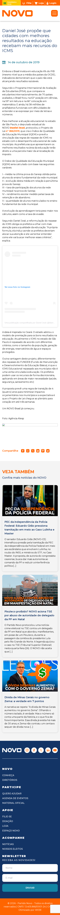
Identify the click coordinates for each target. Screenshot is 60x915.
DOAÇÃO (7, 821)
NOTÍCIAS (8, 844)
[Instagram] (27, 750)
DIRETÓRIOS (9, 780)
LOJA (5, 826)
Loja (41, 3)
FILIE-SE (7, 816)
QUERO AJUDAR (11, 793)
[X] (41, 750)
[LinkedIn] (48, 750)
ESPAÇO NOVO (11, 830)
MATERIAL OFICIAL (13, 803)
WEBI (38, 910)
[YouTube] (55, 750)
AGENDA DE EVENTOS (15, 798)
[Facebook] (34, 750)
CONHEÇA (8, 775)
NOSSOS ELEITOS (12, 849)
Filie (29, 3)
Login (53, 3)
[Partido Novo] (11, 750)
